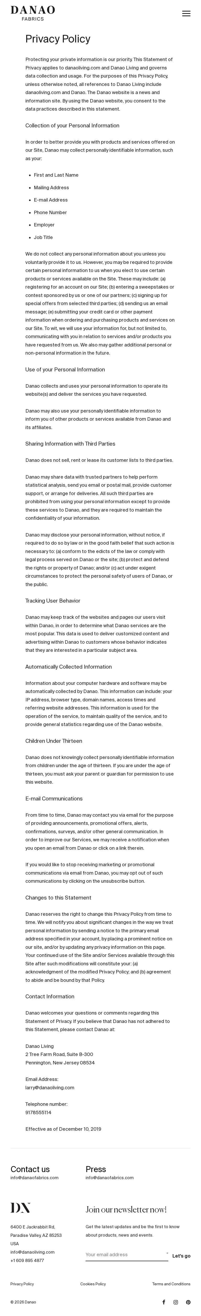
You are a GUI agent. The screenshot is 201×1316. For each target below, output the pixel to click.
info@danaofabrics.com (34, 1177)
